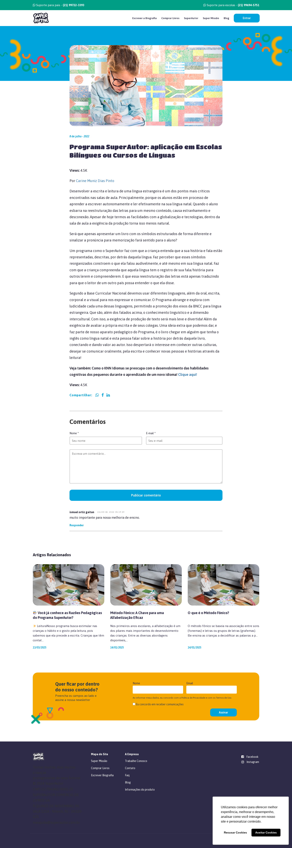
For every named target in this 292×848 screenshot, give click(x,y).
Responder (77, 525)
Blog (226, 18)
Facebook (252, 756)
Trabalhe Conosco (136, 761)
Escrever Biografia (102, 775)
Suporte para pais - (59, 5)
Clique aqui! (188, 374)
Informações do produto (140, 789)
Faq (127, 775)
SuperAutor (191, 18)
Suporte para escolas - (232, 5)
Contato (130, 768)
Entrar (247, 18)
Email (189, 683)
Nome (74, 433)
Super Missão (211, 18)
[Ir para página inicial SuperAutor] (41, 18)
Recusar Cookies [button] (235, 832)
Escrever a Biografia (144, 18)
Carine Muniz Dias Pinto (95, 181)
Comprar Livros (170, 18)
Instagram (253, 762)
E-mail (151, 433)
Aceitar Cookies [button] (266, 832)
